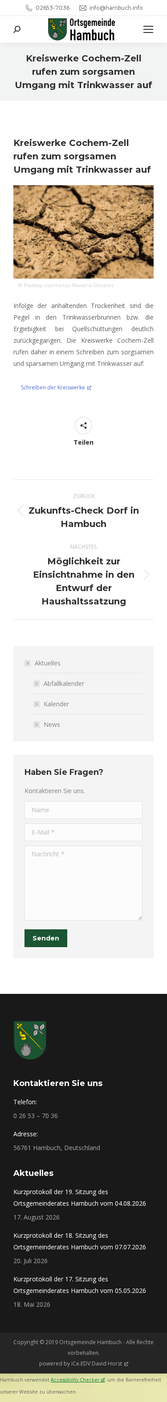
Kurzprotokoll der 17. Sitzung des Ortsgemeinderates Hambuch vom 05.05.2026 (79, 1285)
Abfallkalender (64, 683)
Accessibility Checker (75, 1380)
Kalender (56, 704)
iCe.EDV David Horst (96, 1363)
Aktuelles (48, 663)
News (52, 724)
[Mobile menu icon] (148, 29)
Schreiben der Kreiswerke (53, 387)
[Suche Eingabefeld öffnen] (16, 29)
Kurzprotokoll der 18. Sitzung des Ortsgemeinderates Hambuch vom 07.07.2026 (79, 1241)
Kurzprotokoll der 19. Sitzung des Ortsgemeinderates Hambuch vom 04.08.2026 (79, 1197)
